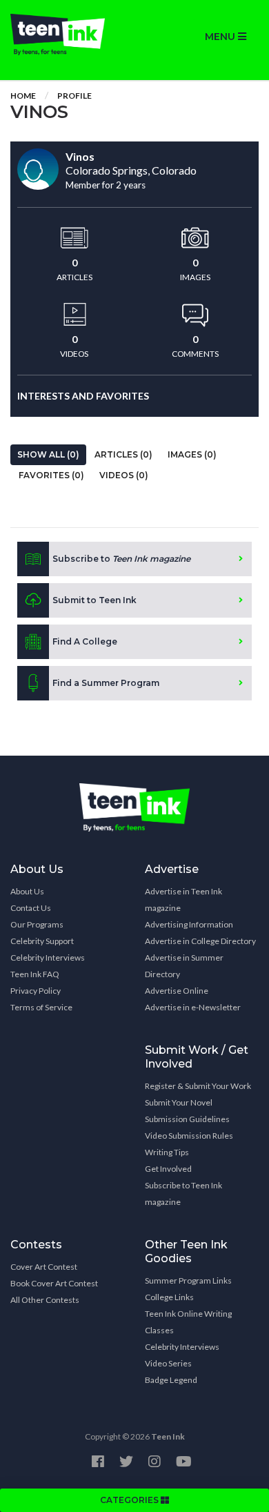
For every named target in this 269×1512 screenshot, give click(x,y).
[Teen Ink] (67, 34)
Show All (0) (48, 454)
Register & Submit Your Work (198, 1086)
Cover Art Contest (43, 1266)
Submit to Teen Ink (94, 600)
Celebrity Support (42, 941)
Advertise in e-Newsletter (193, 1007)
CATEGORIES (130, 1500)
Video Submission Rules (189, 1135)
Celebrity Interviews (47, 957)
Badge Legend (171, 1380)
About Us (27, 891)
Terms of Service (41, 1007)
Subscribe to (121, 558)
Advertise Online (176, 990)
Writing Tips (167, 1152)
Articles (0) (123, 454)
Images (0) (192, 454)
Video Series (168, 1363)
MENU (221, 36)
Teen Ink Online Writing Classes (188, 1321)
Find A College (84, 641)
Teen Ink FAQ (34, 974)
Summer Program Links (188, 1280)
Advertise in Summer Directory (184, 965)
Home (23, 95)
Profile (74, 95)
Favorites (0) (51, 475)
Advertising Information (189, 924)
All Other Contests (44, 1300)
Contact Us (30, 908)
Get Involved (168, 1169)
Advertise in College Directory (200, 941)
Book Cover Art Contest (54, 1283)
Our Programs (36, 924)
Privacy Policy (35, 990)
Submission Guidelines (187, 1119)
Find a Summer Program (105, 683)
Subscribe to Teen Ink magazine (183, 1193)
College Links (169, 1297)
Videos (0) (123, 475)
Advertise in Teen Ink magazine (183, 899)
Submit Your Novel (178, 1102)
